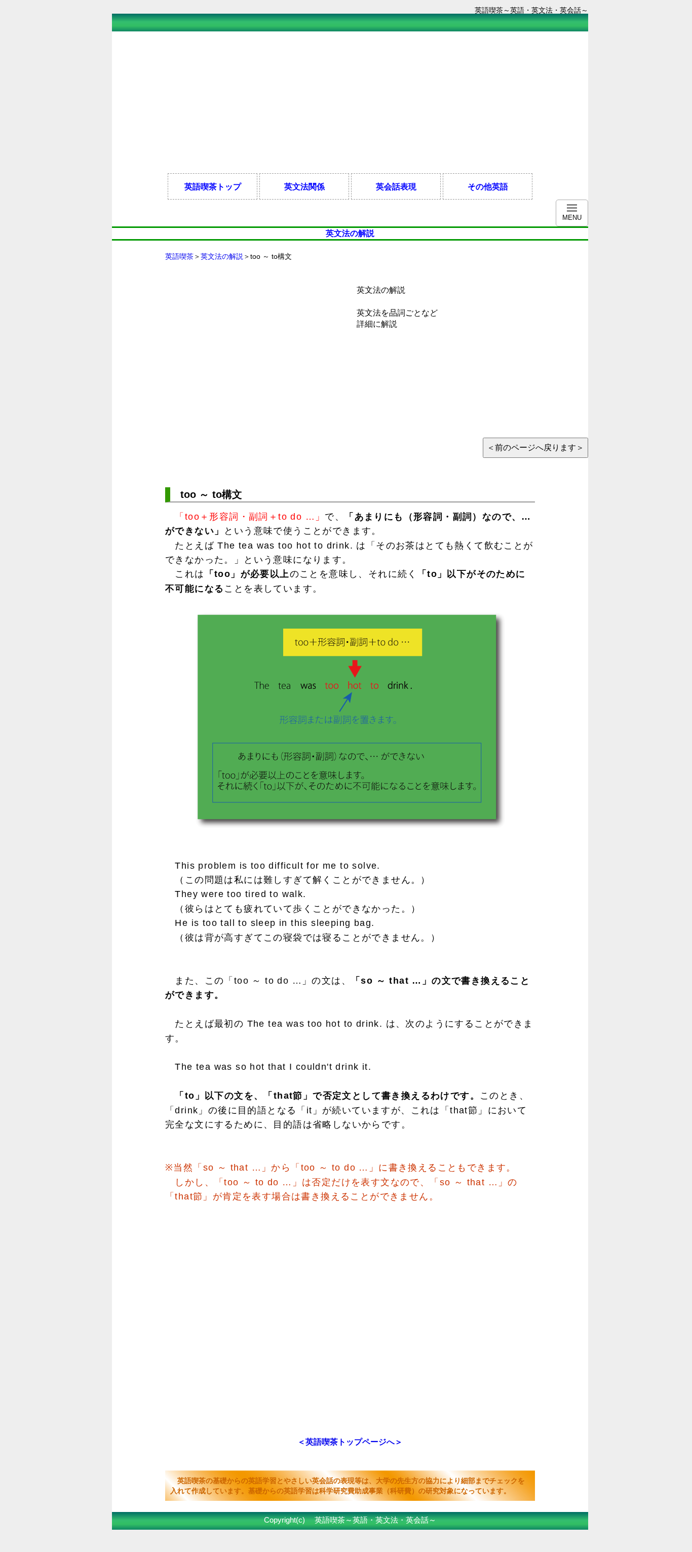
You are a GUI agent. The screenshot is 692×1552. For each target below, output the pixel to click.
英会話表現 (396, 186)
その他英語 (488, 186)
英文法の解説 (222, 256)
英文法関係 (304, 186)
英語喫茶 (179, 256)
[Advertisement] (296, 102)
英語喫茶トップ (212, 186)
